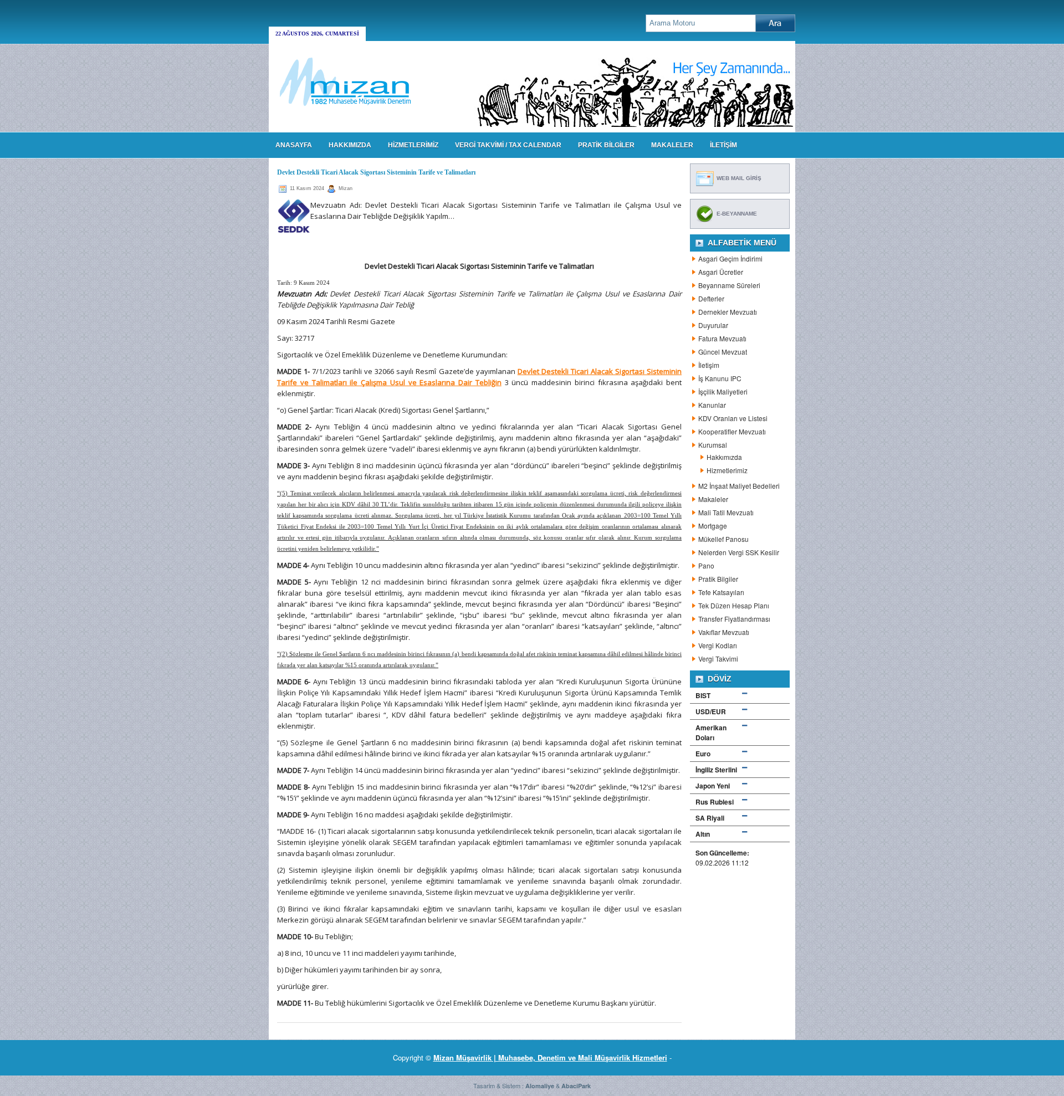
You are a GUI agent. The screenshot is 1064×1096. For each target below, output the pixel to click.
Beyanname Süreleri (729, 285)
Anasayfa (293, 145)
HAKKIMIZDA (350, 145)
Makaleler (713, 499)
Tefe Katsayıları (721, 592)
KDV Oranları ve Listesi (733, 418)
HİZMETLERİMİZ (413, 145)
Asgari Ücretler (720, 271)
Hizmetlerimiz (727, 470)
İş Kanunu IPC (719, 378)
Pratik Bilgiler (718, 578)
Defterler (711, 298)
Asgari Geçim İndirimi (730, 258)
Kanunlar (712, 404)
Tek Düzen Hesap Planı (733, 605)
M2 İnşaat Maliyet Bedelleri (739, 485)
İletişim (708, 365)
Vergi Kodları (717, 645)
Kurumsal (712, 444)
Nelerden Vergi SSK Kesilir (738, 552)
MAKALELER (672, 145)
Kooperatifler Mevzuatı (732, 431)
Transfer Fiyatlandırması (734, 618)
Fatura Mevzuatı (722, 338)
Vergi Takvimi (718, 658)
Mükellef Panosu (723, 539)
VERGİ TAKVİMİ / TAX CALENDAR (508, 145)
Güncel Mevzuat (722, 351)
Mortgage (712, 525)
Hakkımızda (724, 457)
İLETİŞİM (723, 145)
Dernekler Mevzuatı (727, 311)
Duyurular (713, 325)
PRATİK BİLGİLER (606, 145)
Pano (706, 565)
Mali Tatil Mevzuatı (726, 512)
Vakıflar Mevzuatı (723, 632)
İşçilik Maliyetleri (723, 391)
